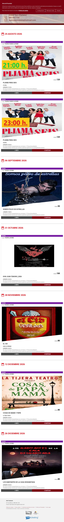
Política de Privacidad (40, 507)
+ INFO (17, 93)
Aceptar (59, 10)
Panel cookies (17, 507)
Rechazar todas (50, 10)
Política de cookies (23, 10)
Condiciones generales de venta (28, 507)
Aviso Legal (48, 507)
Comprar (47, 93)
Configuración (40, 10)
